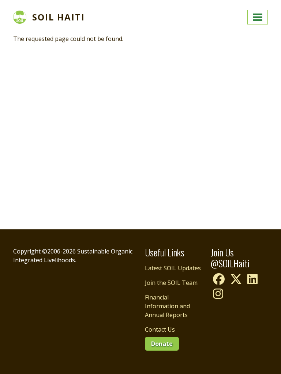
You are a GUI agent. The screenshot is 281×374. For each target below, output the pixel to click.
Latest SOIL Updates (173, 268)
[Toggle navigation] (257, 17)
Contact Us (160, 329)
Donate (162, 344)
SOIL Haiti (58, 17)
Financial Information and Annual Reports (167, 306)
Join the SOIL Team (171, 283)
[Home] (22, 17)
